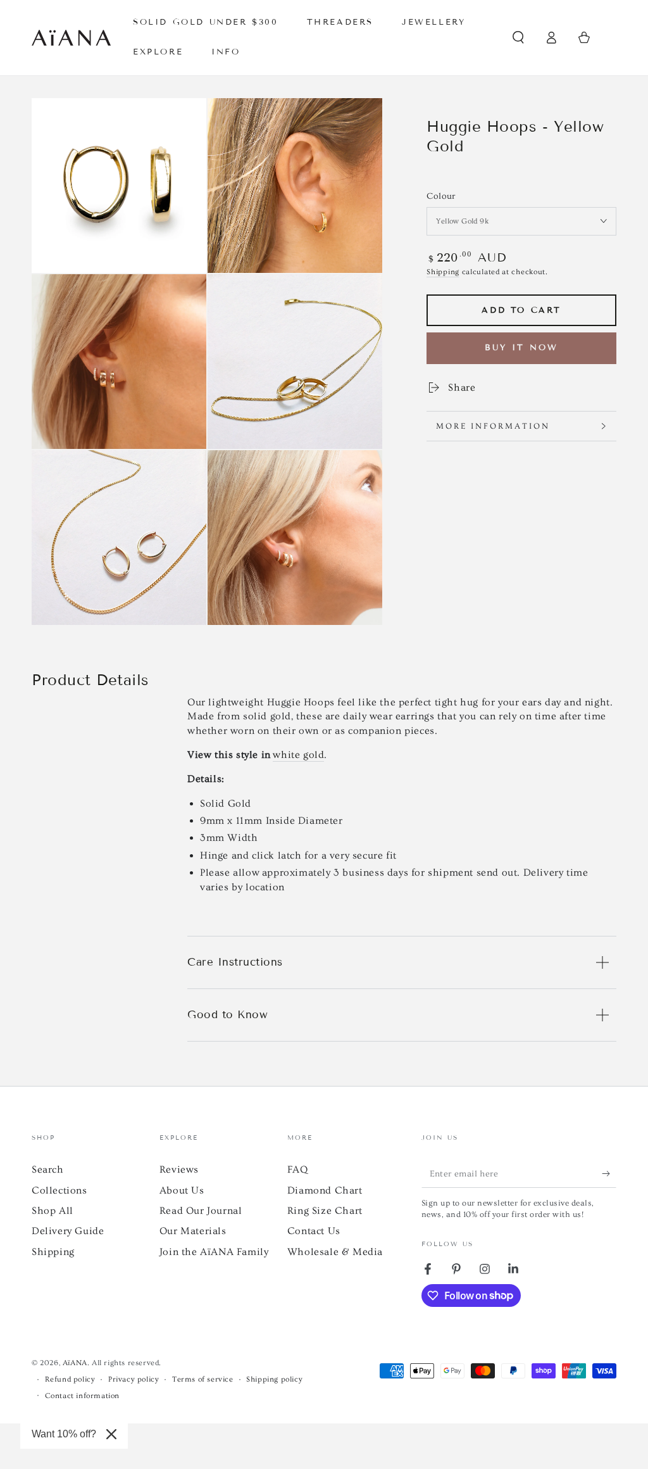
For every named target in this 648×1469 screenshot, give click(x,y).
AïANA (75, 1363)
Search (48, 1169)
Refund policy (70, 1379)
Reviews (179, 1169)
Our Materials (193, 1231)
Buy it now (521, 348)
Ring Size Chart (325, 1210)
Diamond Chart (325, 1190)
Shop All (52, 1210)
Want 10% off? (64, 1433)
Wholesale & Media (335, 1252)
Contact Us (313, 1231)
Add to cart (521, 310)
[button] (518, 37)
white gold (298, 754)
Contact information (82, 1396)
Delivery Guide (68, 1231)
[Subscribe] (609, 1173)
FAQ (297, 1169)
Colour (441, 196)
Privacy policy (133, 1379)
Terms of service (203, 1379)
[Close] (111, 1434)
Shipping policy (274, 1379)
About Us (181, 1190)
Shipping (443, 272)
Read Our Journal (200, 1210)
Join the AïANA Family (214, 1252)
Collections (59, 1190)
